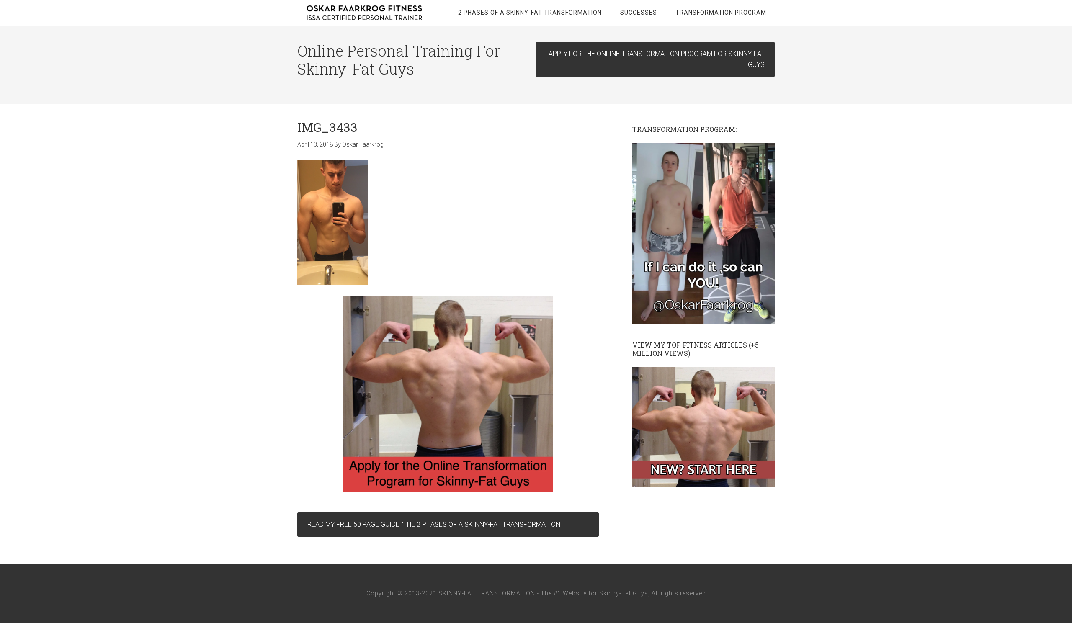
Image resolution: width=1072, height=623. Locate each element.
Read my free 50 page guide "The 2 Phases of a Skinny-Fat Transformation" (434, 524)
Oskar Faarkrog (364, 12)
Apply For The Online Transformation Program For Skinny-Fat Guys (657, 59)
